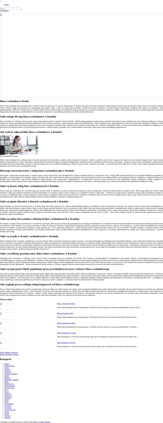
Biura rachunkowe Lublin (66, 323)
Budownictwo (9, 366)
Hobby (6, 376)
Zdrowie (7, 418)
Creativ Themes (44, 422)
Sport (6, 402)
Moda (6, 382)
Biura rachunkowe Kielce (66, 304)
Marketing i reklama (11, 380)
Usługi (6, 414)
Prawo (6, 392)
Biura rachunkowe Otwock (66, 333)
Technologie (8, 404)
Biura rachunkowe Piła (65, 313)
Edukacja (7, 372)
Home (6, 5)
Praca (6, 390)
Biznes (6, 364)
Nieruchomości (9, 386)
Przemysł (7, 394)
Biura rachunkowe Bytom (66, 343)
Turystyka (7, 408)
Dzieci (6, 368)
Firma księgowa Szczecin (9, 352)
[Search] (22, 9)
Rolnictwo (8, 396)
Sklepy (6, 400)
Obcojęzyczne (9, 388)
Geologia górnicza (10, 374)
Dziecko (7, 370)
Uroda (6, 412)
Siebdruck (8, 398)
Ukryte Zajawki (10, 410)
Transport (7, 406)
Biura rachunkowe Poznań (9, 354)
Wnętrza (7, 416)
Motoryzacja (8, 384)
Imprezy (7, 378)
